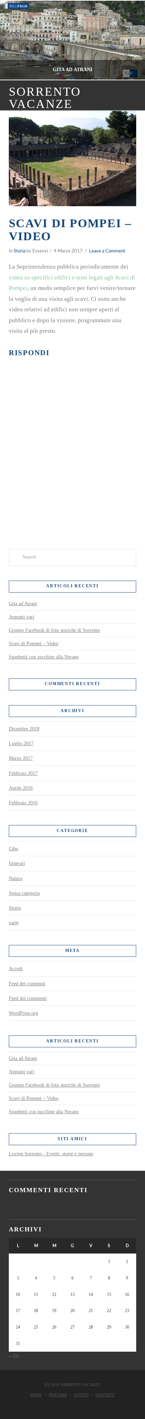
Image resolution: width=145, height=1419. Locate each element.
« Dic (14, 1356)
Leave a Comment (107, 251)
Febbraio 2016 (23, 802)
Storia (19, 251)
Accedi (16, 968)
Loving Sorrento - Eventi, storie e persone (51, 1153)
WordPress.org (23, 1013)
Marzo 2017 (21, 758)
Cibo (13, 848)
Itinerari (17, 863)
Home (36, 1395)
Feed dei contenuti (27, 983)
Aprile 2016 (21, 788)
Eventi (81, 1395)
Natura (15, 878)
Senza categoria (24, 893)
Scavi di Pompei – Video (33, 643)
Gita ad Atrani (23, 603)
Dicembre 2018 (24, 728)
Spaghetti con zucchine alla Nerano (44, 657)
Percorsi (58, 1395)
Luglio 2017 (21, 743)
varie (14, 922)
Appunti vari (21, 617)
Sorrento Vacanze (45, 98)
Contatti (105, 1395)
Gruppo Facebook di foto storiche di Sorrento (54, 630)
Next (130, 40)
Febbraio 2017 (23, 773)
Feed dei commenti (28, 998)
